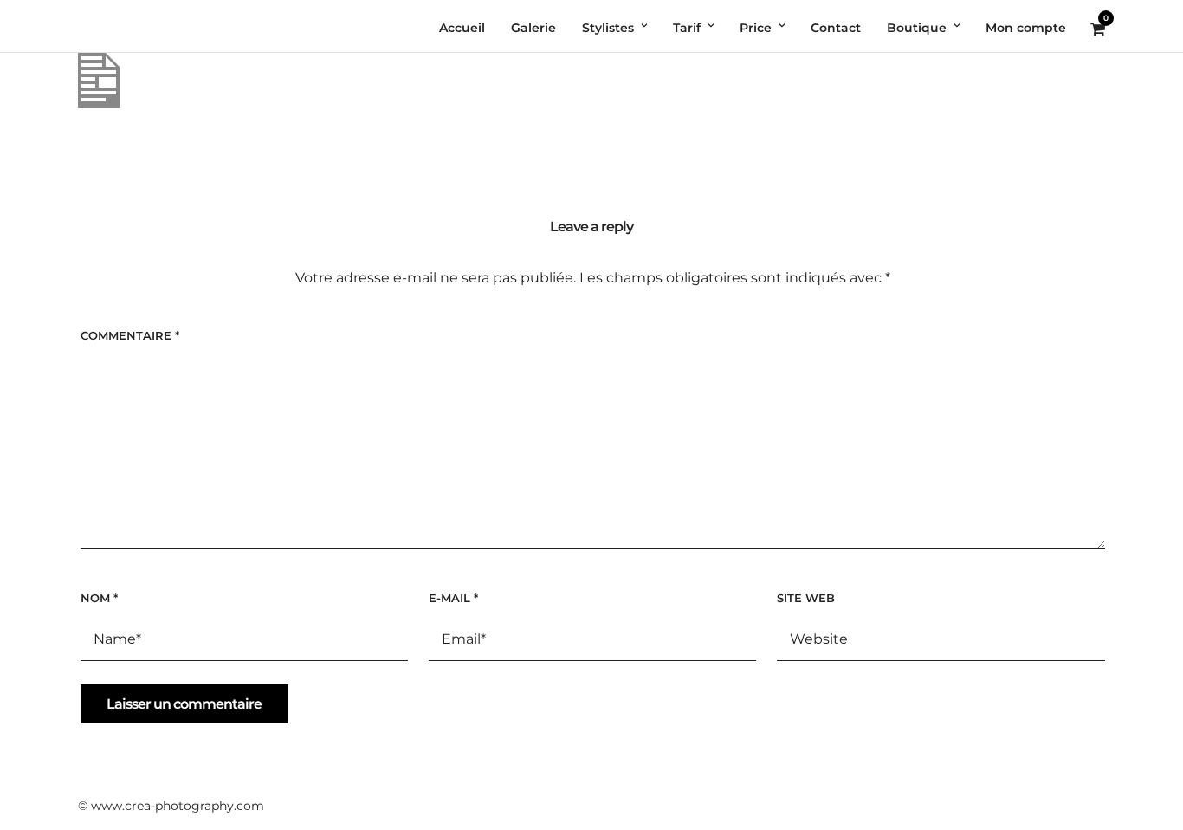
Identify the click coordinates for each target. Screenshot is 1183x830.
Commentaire (130, 335)
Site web (806, 598)
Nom (99, 598)
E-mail (453, 598)
